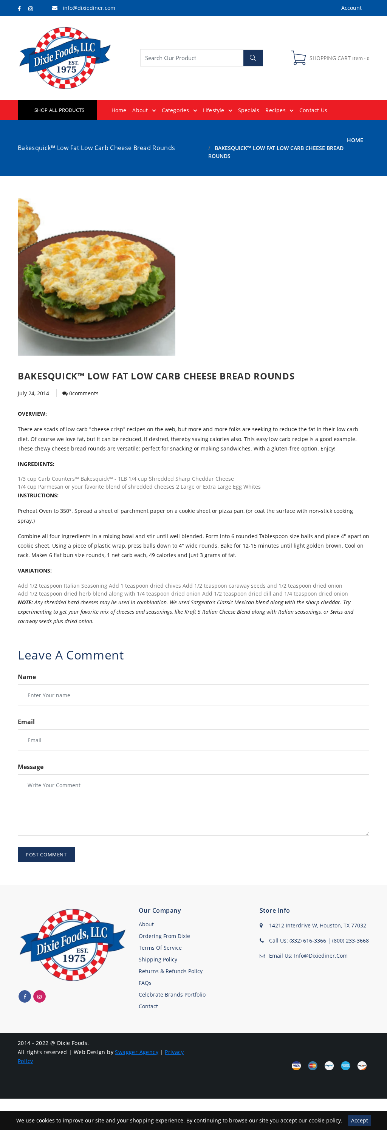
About (146, 924)
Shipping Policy (158, 959)
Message (30, 767)
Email (26, 722)
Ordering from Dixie (164, 936)
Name (27, 677)
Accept (359, 1120)
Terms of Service (160, 947)
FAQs (145, 982)
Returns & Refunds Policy (171, 971)
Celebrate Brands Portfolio (172, 994)
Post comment (46, 854)
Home (355, 140)
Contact (148, 1006)
